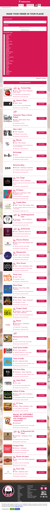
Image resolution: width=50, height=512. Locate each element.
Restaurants (8, 7)
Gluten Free (9, 41)
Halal (7, 42)
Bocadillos (20, 488)
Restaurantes (30, 485)
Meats (7, 50)
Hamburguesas (21, 487)
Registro (29, 488)
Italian (7, 46)
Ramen (8, 58)
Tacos (7, 66)
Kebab (7, 49)
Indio (19, 491)
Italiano (19, 496)
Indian (7, 45)
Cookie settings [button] (5, 509)
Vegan (7, 70)
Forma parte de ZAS (31, 489)
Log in (21, 5)
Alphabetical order (25, 27)
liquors (7, 74)
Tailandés (20, 493)
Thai (7, 68)
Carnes (19, 500)
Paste (7, 54)
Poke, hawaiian (10, 57)
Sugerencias (30, 492)
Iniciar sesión (30, 487)
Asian (7, 36)
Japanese (8, 48)
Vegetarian (9, 71)
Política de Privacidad (32, 496)
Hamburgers (9, 44)
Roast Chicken (9, 61)
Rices (7, 59)
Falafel (8, 38)
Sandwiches (9, 63)
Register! (30, 5)
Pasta (19, 497)
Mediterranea (9, 51)
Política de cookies (31, 497)
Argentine (8, 34)
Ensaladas (20, 501)
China (7, 37)
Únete (28, 491)
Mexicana (8, 53)
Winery (8, 72)
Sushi (7, 65)
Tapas (7, 67)
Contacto (29, 493)
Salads (7, 62)
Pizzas (7, 55)
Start (3, 7)
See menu (41, 92)
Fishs (7, 40)
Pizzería (19, 485)
